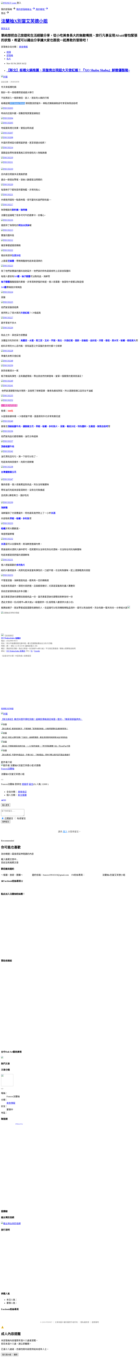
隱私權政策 (84, 1322)
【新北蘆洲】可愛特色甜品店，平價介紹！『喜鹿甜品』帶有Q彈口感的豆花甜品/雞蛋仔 (35, 755)
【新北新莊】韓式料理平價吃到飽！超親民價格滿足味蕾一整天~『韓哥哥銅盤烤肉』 (42, 719)
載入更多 (5, 805)
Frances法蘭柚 (7, 769)
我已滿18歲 (6, 1355)
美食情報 (23, 47)
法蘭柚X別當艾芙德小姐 (24, 21)
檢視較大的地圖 (7, 709)
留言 (31, 784)
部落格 (10, 55)
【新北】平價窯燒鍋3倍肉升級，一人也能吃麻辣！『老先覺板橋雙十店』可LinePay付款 (35, 746)
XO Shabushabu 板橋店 (15, 651)
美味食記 (22, 792)
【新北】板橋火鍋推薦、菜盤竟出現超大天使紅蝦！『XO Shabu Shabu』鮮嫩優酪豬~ (68, 70)
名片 (9, 59)
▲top (3, 800)
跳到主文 (5, 28)
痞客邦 (25, 784)
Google (37, 651)
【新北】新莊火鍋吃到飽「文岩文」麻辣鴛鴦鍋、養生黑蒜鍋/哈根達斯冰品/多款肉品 (34, 737)
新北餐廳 (22, 795)
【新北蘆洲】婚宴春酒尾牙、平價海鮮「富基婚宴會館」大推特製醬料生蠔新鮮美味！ (34, 729)
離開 (15, 1355)
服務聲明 (95, 1322)
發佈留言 (5, 822)
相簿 (9, 52)
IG (32, 651)
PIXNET (49, 1322)
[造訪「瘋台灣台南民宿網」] (11, 1223)
